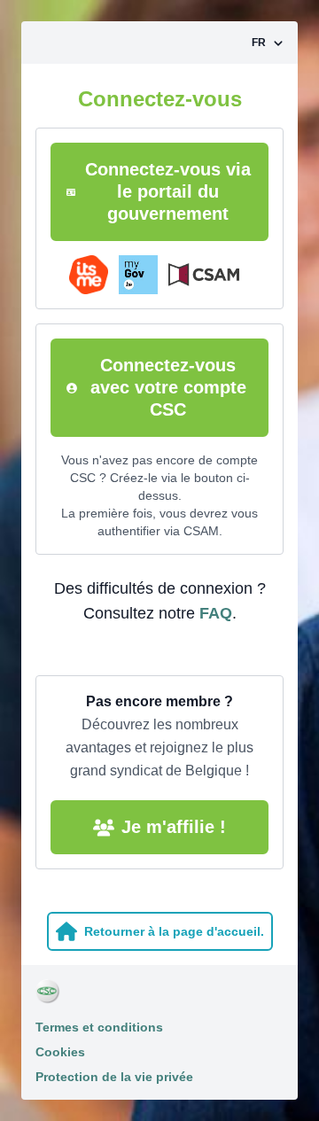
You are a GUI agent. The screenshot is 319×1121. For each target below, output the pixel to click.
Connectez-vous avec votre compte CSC (168, 387)
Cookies (60, 1052)
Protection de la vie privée (114, 1077)
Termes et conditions (99, 1027)
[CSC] (159, 991)
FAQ (215, 613)
